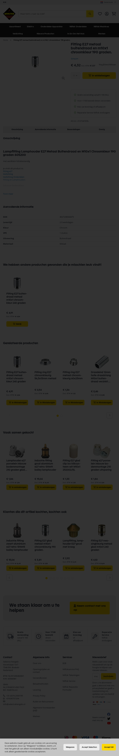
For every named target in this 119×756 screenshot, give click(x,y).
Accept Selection (89, 747)
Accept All (108, 747)
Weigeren (70, 747)
